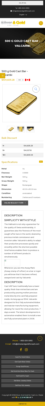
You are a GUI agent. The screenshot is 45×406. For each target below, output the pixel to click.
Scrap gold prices (22, 366)
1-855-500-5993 (23, 8)
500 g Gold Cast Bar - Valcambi (22, 43)
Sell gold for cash (22, 376)
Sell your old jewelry (22, 385)
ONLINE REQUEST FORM (14, 203)
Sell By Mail (22, 3)
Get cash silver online (22, 362)
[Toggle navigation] (2, 75)
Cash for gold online (22, 357)
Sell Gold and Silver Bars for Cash (22, 371)
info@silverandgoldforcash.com (24, 11)
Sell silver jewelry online (22, 381)
